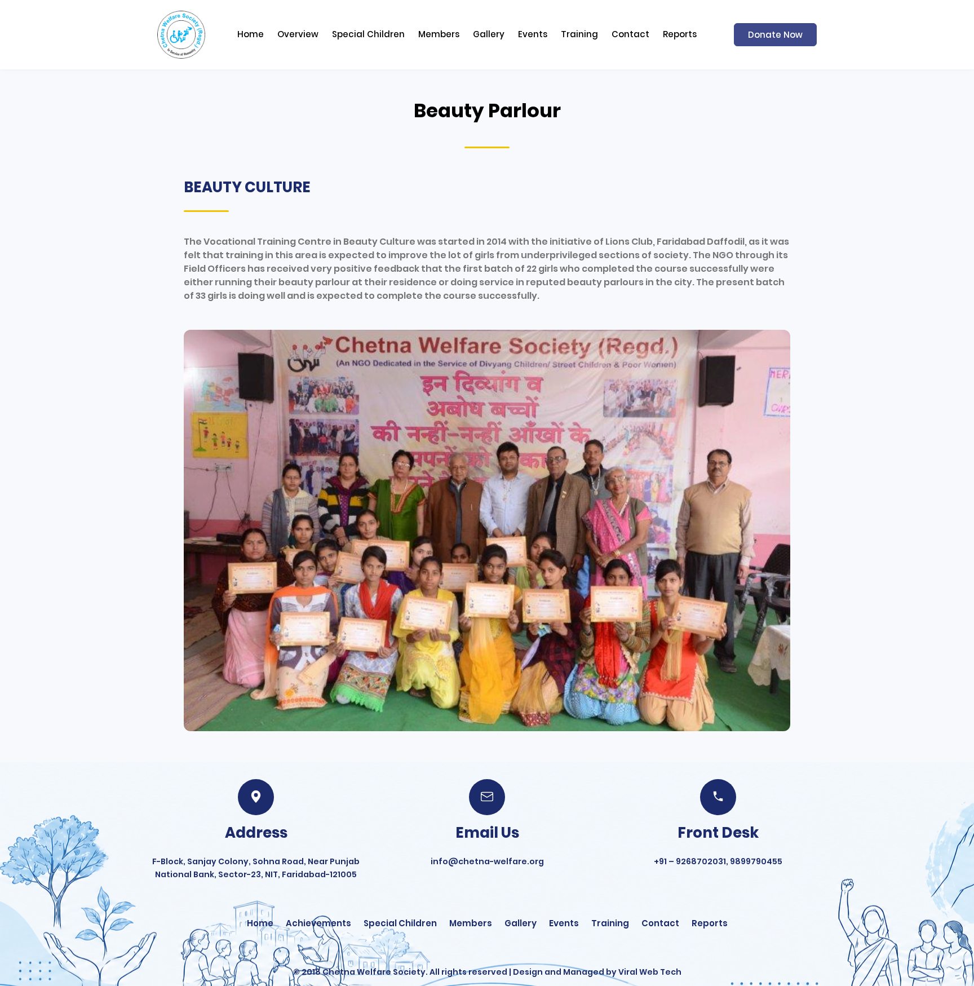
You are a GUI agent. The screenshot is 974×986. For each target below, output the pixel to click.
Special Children (368, 34)
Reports (680, 34)
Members (438, 34)
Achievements (318, 923)
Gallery (488, 34)
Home (250, 34)
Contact (630, 34)
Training (579, 34)
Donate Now (775, 35)
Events (532, 34)
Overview (297, 34)
